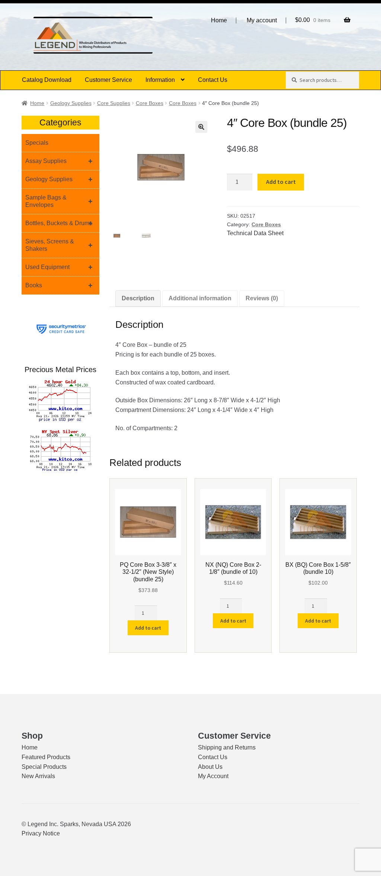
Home (219, 20)
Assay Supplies (59, 161)
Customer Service (108, 80)
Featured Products (46, 757)
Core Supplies (113, 103)
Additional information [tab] (200, 298)
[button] (201, 127)
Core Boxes (149, 103)
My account (262, 20)
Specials (36, 143)
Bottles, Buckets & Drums (59, 223)
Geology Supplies (71, 103)
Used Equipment (59, 267)
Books (59, 285)
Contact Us (212, 80)
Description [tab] (138, 298)
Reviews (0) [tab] (262, 298)
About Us (210, 767)
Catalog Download (46, 80)
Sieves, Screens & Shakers (59, 245)
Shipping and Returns (227, 747)
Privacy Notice (41, 833)
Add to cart (281, 181)
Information (160, 80)
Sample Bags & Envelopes (59, 201)
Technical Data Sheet (255, 233)
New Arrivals (38, 776)
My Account (213, 776)
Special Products (44, 767)
